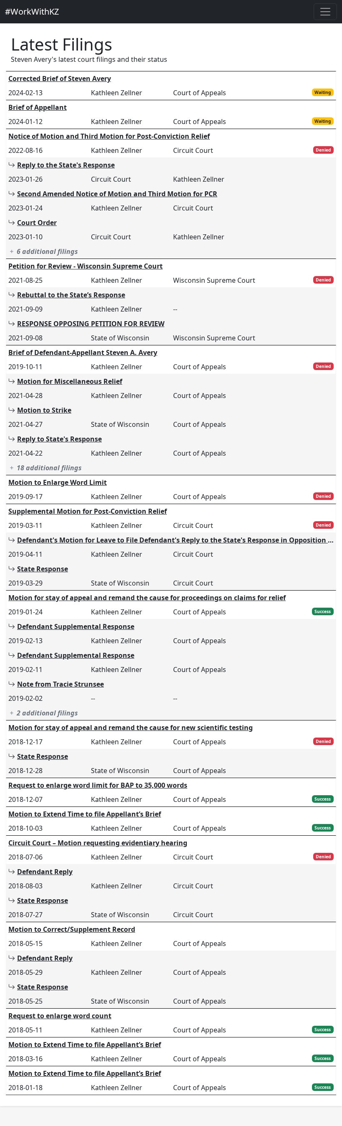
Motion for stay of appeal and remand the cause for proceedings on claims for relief (147, 597)
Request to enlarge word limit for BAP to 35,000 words (97, 785)
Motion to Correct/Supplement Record (71, 929)
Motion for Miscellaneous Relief (69, 381)
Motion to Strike (44, 410)
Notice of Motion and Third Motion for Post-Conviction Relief (109, 136)
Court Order (37, 222)
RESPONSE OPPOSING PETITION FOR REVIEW (90, 323)
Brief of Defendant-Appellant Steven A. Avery (82, 352)
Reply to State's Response (59, 439)
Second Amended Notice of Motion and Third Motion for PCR (117, 193)
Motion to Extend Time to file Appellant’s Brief (84, 814)
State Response (42, 568)
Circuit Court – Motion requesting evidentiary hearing (97, 842)
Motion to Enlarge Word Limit (57, 482)
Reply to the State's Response (66, 165)
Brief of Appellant (37, 107)
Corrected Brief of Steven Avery (59, 78)
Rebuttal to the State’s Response (71, 294)
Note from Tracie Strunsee (60, 684)
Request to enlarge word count (59, 1015)
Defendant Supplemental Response (75, 626)
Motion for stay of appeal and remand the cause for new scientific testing (130, 727)
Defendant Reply (45, 871)
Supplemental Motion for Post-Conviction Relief (87, 511)
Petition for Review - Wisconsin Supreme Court (85, 266)
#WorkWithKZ (32, 11)
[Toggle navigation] (325, 11)
